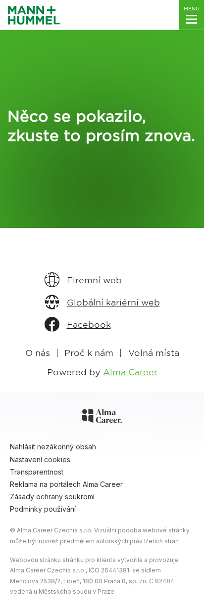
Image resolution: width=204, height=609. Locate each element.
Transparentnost (36, 472)
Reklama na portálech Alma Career (66, 484)
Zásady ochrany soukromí (52, 496)
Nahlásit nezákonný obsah (53, 446)
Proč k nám (88, 352)
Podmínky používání (43, 509)
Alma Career (130, 371)
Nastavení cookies (40, 459)
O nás (37, 352)
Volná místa (153, 352)
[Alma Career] (102, 417)
